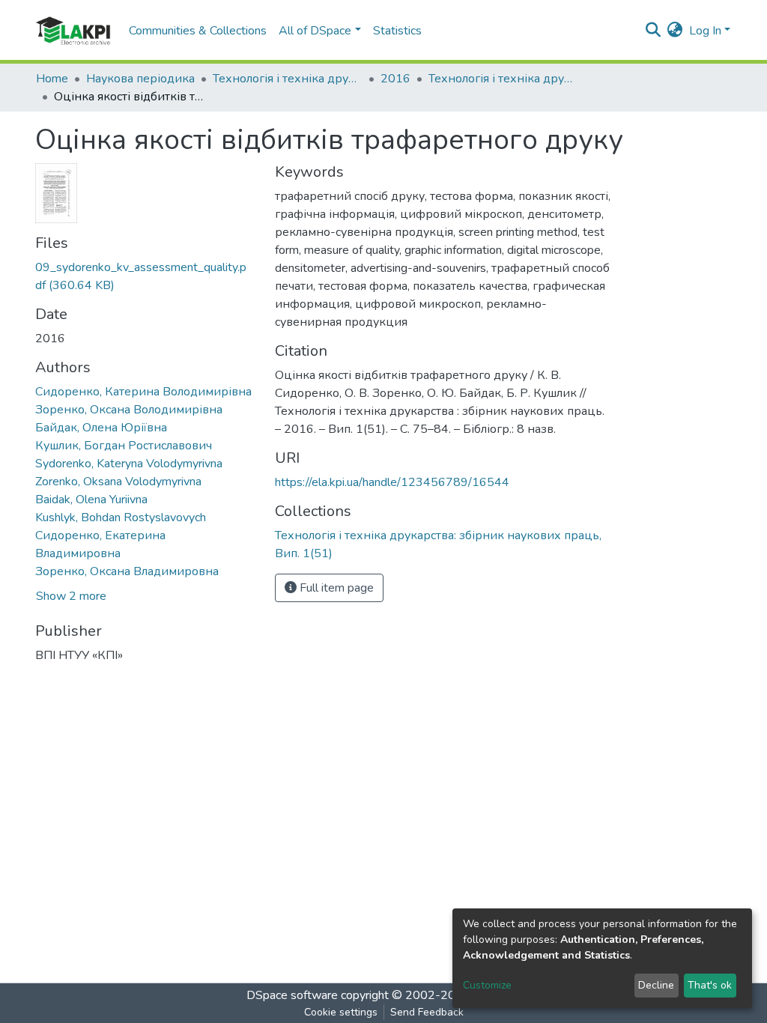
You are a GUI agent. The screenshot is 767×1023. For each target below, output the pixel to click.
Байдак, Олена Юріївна (101, 427)
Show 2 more (71, 596)
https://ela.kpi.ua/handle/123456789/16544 (392, 482)
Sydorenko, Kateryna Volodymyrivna (128, 463)
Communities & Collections (198, 30)
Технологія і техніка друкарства (288, 78)
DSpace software (292, 995)
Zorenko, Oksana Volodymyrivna (118, 481)
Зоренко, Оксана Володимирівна (128, 409)
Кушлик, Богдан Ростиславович (123, 445)
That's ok (710, 985)
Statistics (397, 30)
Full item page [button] (335, 588)
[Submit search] (653, 31)
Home (52, 78)
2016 (395, 78)
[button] (675, 31)
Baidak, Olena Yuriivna (91, 499)
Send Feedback (427, 1012)
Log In (705, 30)
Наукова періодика (140, 78)
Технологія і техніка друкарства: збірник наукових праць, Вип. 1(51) (503, 78)
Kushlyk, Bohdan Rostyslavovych (120, 517)
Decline (656, 985)
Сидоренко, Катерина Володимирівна (143, 391)
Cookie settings (341, 1012)
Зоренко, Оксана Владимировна (127, 571)
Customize (487, 985)
